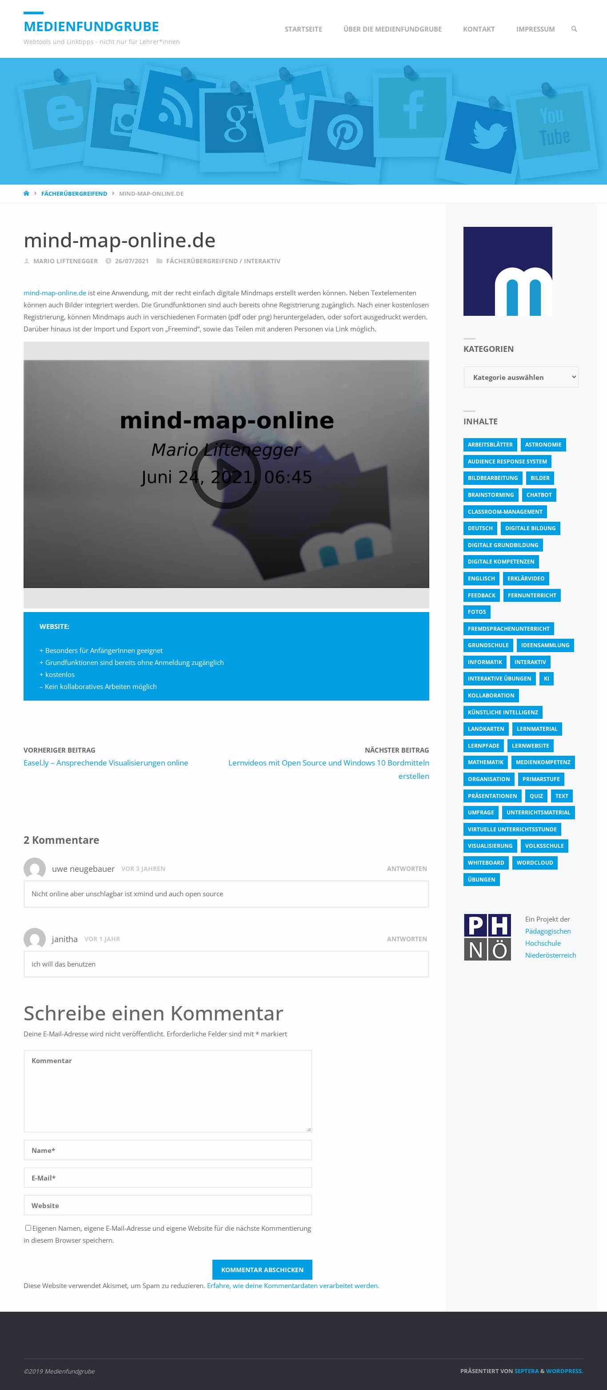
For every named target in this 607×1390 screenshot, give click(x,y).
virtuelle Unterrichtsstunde (512, 829)
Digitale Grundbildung (503, 545)
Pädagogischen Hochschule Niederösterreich (550, 943)
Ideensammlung (545, 645)
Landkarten (486, 729)
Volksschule (544, 846)
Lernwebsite (530, 745)
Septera (526, 1371)
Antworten (407, 869)
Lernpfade (483, 745)
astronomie (543, 444)
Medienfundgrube (91, 26)
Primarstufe (541, 779)
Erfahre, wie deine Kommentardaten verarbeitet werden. (293, 1285)
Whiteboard (486, 862)
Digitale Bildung (530, 528)
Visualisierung (490, 846)
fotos (477, 612)
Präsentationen (492, 796)
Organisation (489, 779)
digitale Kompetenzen (501, 561)
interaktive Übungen (499, 678)
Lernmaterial (537, 729)
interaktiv (530, 662)
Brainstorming (491, 495)
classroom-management (505, 512)
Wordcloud (535, 862)
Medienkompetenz (543, 762)
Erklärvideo (526, 578)
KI (546, 678)
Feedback (481, 595)
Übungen (481, 879)
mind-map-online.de (55, 292)
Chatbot (539, 495)
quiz (536, 796)
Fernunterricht (532, 595)
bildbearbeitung (493, 478)
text (561, 796)
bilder (540, 478)
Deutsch (480, 528)
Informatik (485, 662)
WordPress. (564, 1371)
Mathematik (485, 762)
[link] (574, 29)
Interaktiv (262, 261)
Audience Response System (507, 461)
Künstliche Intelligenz (503, 712)
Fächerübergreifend (74, 193)
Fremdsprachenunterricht (509, 629)
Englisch (481, 578)
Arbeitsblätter (490, 444)
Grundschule (488, 645)
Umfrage (481, 812)
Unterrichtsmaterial (539, 812)
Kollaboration (491, 695)
